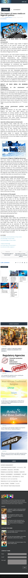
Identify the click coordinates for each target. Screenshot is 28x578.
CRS (25, 467)
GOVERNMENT (17, 9)
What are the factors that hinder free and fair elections (5, 279)
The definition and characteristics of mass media (11, 237)
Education (10, 469)
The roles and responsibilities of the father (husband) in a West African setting (16, 537)
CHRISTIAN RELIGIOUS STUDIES (8, 467)
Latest (3, 506)
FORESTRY (22, 472)
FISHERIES (16, 472)
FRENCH (3, 474)
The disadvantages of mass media (8, 240)
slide (20, 481)
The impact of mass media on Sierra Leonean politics (23, 279)
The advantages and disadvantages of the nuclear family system (16, 542)
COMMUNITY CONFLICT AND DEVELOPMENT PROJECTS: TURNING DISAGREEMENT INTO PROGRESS (11, 350)
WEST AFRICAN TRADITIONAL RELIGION (10, 485)
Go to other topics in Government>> (8, 245)
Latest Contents (14, 324)
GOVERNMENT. (17, 474)
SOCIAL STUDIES (5, 483)
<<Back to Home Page (5, 243)
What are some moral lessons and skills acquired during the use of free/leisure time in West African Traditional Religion (13, 454)
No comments (3, 18)
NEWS (22, 476)
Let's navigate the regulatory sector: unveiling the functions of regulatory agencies (15, 516)
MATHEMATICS (16, 476)
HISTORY (24, 474)
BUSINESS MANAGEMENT (7, 465)
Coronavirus (20, 467)
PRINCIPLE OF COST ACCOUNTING (9, 479)
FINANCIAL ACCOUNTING (7, 472)
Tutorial (17, 483)
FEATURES (16, 469)
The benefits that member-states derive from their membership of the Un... (14, 280)
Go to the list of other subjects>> (8, 247)
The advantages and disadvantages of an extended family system (16, 531)
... (23, 503)
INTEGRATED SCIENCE (6, 476)
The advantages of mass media (7, 238)
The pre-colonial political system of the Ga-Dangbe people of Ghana (14, 293)
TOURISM (12, 483)
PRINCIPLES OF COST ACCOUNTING (9, 481)
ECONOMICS (4, 469)
